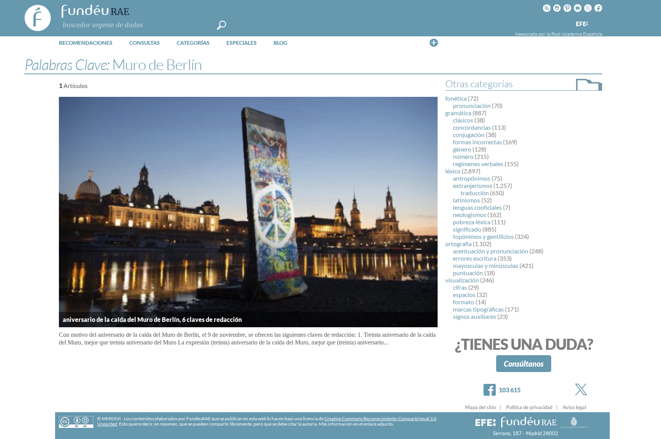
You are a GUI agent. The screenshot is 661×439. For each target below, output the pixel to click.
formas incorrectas (477, 141)
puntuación (468, 272)
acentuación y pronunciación (490, 251)
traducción (475, 192)
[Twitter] (582, 389)
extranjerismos (472, 185)
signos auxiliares (474, 316)
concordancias (472, 127)
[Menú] (434, 42)
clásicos (463, 120)
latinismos (466, 200)
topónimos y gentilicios (483, 236)
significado (467, 229)
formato (463, 301)
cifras (460, 287)
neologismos (469, 214)
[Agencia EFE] (581, 24)
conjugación (469, 134)
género (462, 149)
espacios (464, 294)
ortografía (458, 243)
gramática (458, 112)
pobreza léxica (471, 221)
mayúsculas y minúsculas (485, 265)
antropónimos (471, 178)
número (463, 156)
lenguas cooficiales (477, 207)
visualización (462, 280)
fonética (456, 98)
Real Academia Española (576, 34)
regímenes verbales (478, 163)
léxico (453, 171)
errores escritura (475, 258)
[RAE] (597, 22)
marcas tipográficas (478, 309)
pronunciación (472, 105)
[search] (221, 25)
